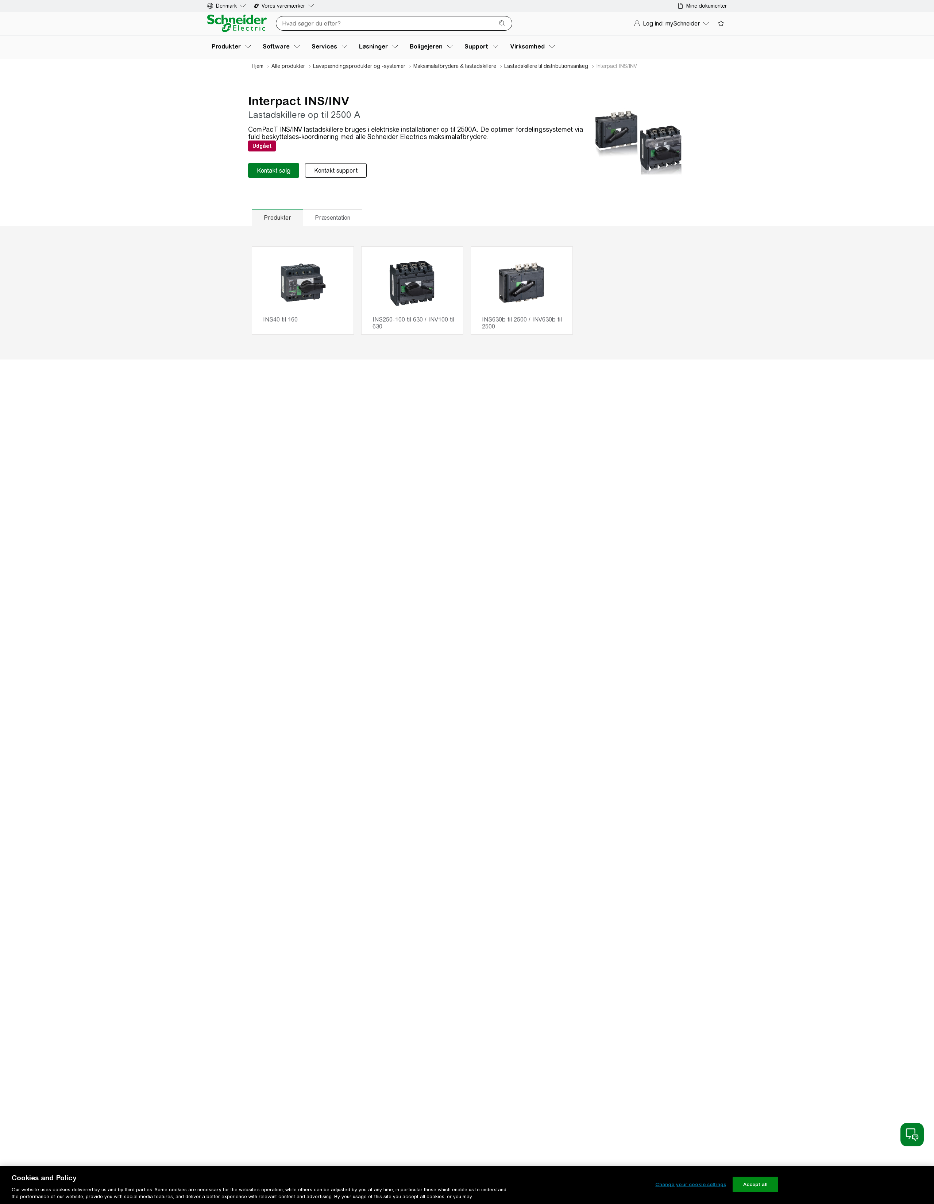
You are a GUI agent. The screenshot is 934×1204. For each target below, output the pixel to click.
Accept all (755, 1184)
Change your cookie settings (690, 1184)
